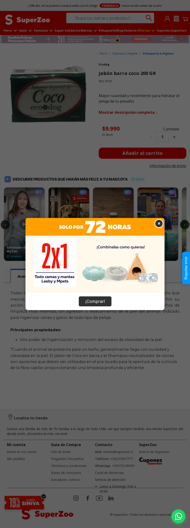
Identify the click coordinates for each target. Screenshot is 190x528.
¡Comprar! (95, 301)
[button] (178, 516)
